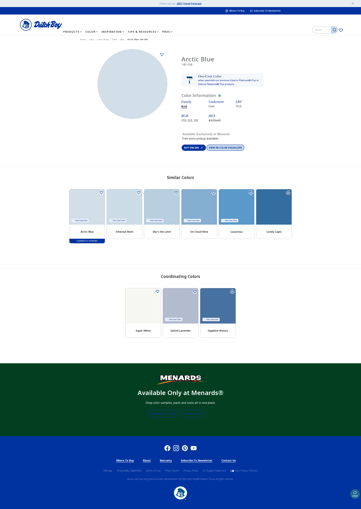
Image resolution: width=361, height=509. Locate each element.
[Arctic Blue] (161, 54)
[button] (222, 80)
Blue (184, 106)
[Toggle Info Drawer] (219, 95)
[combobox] (325, 29)
